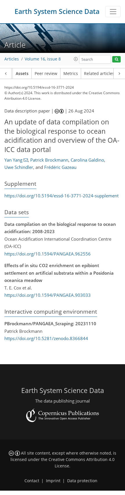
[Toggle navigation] (113, 11)
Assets (22, 73)
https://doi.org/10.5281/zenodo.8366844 (46, 338)
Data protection (82, 480)
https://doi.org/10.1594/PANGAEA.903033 (47, 295)
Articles (11, 59)
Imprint (53, 480)
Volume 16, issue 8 (43, 59)
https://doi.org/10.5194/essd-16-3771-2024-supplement (61, 196)
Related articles (99, 73)
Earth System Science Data (57, 11)
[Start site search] (116, 59)
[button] (76, 59)
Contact (31, 480)
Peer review (46, 73)
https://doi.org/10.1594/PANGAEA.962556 (47, 254)
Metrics (70, 73)
